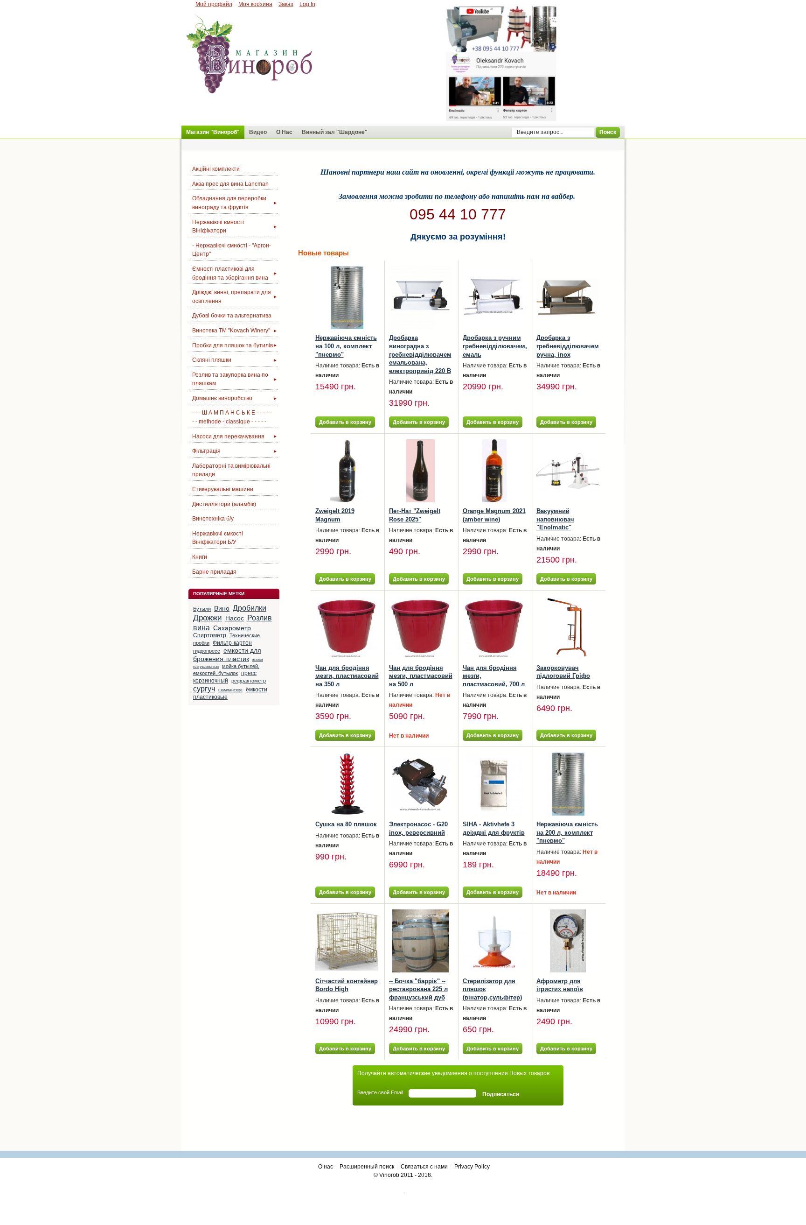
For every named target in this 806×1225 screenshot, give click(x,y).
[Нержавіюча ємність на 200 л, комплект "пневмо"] (567, 784)
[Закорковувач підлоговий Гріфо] (567, 627)
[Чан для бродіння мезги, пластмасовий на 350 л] (346, 627)
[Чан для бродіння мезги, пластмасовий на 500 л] (420, 627)
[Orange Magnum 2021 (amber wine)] (494, 470)
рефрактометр (248, 680)
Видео (258, 132)
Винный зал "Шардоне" (335, 132)
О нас (325, 1166)
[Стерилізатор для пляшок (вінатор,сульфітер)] (494, 940)
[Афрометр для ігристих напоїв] (567, 940)
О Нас (284, 132)
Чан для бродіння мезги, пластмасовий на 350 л (347, 676)
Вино (221, 608)
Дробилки (249, 608)
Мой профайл (213, 4)
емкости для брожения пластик (227, 654)
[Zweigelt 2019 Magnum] (346, 470)
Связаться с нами (424, 1166)
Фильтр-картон (232, 643)
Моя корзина (255, 4)
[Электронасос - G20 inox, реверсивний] (420, 784)
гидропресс (206, 651)
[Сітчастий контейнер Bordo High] (346, 940)
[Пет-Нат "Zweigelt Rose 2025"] (420, 470)
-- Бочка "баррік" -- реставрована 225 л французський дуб (418, 989)
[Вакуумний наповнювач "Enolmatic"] (567, 470)
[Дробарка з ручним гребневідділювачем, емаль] (494, 297)
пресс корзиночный (225, 676)
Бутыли (202, 609)
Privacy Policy (472, 1166)
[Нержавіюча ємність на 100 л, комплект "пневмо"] (346, 297)
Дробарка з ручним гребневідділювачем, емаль (495, 346)
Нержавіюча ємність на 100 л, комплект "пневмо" (346, 346)
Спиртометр (209, 635)
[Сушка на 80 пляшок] (346, 784)
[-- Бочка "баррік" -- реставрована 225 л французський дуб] (420, 940)
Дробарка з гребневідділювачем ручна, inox (567, 346)
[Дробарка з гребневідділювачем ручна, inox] (567, 297)
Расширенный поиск (367, 1166)
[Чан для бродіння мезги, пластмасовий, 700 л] (494, 627)
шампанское (230, 690)
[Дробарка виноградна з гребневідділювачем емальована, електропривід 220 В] (420, 297)
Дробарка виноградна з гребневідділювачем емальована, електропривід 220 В (420, 354)
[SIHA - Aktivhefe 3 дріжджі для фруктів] (494, 784)
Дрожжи (207, 617)
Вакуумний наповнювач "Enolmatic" (555, 519)
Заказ (285, 4)
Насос (234, 618)
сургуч (204, 689)
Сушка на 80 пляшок (346, 824)
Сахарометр (232, 628)
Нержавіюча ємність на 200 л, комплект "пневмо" (567, 832)
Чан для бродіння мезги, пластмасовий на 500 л (420, 676)
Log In (307, 4)
